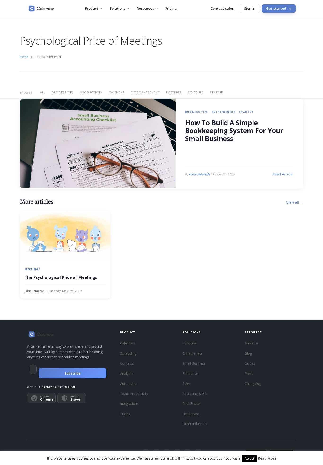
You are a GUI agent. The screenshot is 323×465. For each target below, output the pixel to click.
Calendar (116, 92)
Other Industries (195, 423)
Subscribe (73, 373)
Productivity (91, 92)
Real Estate (191, 403)
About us (251, 343)
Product (91, 8)
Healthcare (191, 413)
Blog (248, 353)
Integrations (129, 403)
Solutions (117, 8)
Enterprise (190, 373)
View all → (294, 202)
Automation (129, 383)
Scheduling (128, 353)
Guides (250, 363)
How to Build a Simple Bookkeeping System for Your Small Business (234, 131)
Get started (276, 8)
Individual (190, 343)
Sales (187, 383)
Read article (282, 174)
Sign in (249, 8)
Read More (267, 458)
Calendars (127, 343)
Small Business (194, 363)
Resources (145, 8)
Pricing (171, 8)
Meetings (173, 92)
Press (249, 373)
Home (24, 57)
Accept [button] (249, 458)
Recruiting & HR (195, 393)
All (42, 92)
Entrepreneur (223, 112)
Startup (216, 92)
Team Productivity (134, 393)
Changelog (253, 383)
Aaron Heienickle (199, 174)
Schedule (195, 92)
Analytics (127, 373)
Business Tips (63, 92)
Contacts (127, 363)
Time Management (145, 92)
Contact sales (222, 8)
